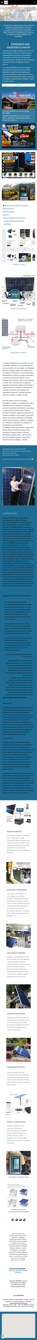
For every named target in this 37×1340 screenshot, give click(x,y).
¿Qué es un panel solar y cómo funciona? (13, 217)
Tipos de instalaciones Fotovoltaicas (13, 221)
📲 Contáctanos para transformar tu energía (15, 205)
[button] (2, 2)
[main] (18, 53)
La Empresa (5, 214)
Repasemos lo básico (8, 211)
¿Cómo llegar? (7, 224)
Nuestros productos (8, 208)
